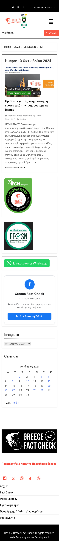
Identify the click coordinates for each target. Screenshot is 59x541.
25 (34, 390)
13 (49, 381)
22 (13, 390)
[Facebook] (7, 7)
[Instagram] (18, 7)
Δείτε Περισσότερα (14, 167)
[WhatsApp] (39, 477)
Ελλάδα (26, 88)
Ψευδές (36, 93)
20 (49, 385)
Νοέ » (15, 402)
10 (27, 381)
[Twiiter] (13, 7)
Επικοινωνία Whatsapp (30, 263)
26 (42, 390)
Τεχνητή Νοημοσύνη (19, 93)
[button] (51, 21)
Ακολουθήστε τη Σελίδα (29, 316)
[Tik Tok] (23, 7)
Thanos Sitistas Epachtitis (20, 115)
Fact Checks (14, 88)
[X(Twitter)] (13, 477)
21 (6, 390)
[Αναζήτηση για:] (21, 33)
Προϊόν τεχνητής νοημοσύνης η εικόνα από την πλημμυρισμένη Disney (26, 105)
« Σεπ (7, 402)
